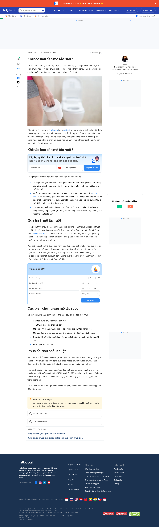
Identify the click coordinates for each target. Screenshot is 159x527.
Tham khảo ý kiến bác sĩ (147, 16)
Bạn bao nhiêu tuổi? (36, 283)
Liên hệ (116, 484)
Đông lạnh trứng (43, 16)
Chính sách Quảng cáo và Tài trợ (96, 480)
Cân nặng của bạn (35, 293)
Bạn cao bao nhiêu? (36, 288)
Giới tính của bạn (35, 278)
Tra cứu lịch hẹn (73, 490)
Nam (91, 278)
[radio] (88, 278)
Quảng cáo (118, 480)
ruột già (66, 130)
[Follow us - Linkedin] (44, 482)
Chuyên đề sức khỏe (75, 465)
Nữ (99, 278)
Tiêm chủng (12, 16)
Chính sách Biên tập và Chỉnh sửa (97, 476)
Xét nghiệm (27, 16)
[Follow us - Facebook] (36, 482)
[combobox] (96, 288)
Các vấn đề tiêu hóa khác (48, 52)
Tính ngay (90, 300)
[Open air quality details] (18, 59)
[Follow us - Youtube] (49, 482)
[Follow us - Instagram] (40, 482)
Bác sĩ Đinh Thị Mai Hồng (125, 67)
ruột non (54, 130)
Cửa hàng (71, 485)
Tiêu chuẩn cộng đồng (93, 487)
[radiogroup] (93, 278)
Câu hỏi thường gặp (92, 484)
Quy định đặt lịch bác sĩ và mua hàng (98, 491)
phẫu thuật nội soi (40, 233)
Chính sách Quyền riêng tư (94, 473)
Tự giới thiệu (118, 469)
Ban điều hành (119, 473)
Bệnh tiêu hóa (31, 52)
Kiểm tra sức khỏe (74, 470)
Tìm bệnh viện (73, 475)
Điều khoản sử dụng (92, 469)
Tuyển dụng (118, 476)
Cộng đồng (71, 480)
